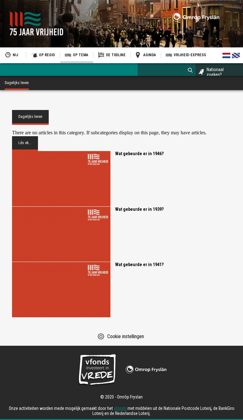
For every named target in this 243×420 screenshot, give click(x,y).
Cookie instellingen (125, 336)
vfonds (120, 408)
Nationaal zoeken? (215, 72)
